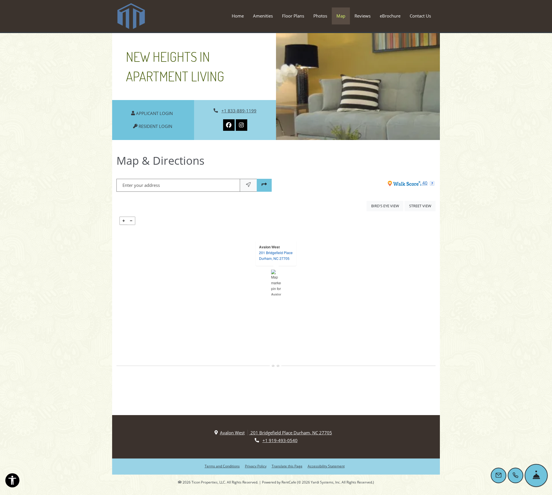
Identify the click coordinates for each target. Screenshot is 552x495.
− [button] (131, 221)
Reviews (362, 16)
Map (340, 16)
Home (238, 16)
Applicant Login (157, 113)
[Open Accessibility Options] (12, 481)
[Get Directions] (264, 185)
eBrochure (390, 16)
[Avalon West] (276, 283)
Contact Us (420, 16)
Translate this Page (287, 466)
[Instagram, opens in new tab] (241, 125)
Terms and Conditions (222, 466)
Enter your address (141, 185)
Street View (422, 205)
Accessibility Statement (326, 466)
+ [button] (123, 221)
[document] (276, 283)
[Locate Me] (248, 185)
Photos (320, 16)
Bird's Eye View (387, 205)
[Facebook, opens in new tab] (229, 125)
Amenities (263, 16)
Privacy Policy (256, 466)
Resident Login (158, 126)
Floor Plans (293, 16)
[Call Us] (515, 475)
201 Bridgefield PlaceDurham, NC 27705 (276, 255)
